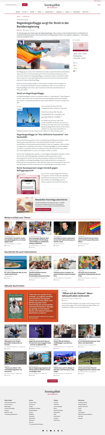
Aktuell (18, 12)
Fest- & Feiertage (58, 406)
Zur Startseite (52, 381)
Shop (99, 5)
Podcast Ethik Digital (9, 408)
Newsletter (76, 12)
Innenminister (76, 58)
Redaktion (31, 414)
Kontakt (31, 412)
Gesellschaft (49, 12)
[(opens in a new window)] (43, 431)
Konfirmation (57, 416)
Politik (32, 12)
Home (18, 16)
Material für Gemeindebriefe (85, 414)
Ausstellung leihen (82, 402)
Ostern (55, 408)
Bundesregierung (77, 56)
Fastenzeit (56, 404)
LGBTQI (75, 54)
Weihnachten (57, 412)
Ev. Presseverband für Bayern (36, 424)
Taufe (55, 414)
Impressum (32, 420)
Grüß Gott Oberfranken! (10, 402)
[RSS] (62, 431)
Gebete (80, 410)
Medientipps (7, 406)
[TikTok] (54, 431)
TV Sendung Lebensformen (10, 414)
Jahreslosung (81, 412)
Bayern (67, 12)
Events (79, 408)
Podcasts (6, 410)
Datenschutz (32, 418)
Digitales (59, 12)
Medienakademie (82, 404)
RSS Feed (80, 416)
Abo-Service (32, 404)
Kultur (39, 12)
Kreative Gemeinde (83, 406)
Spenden (80, 418)
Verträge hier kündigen (34, 408)
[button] (19, 30)
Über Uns (85, 12)
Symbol (84, 54)
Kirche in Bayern (8, 404)
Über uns (31, 422)
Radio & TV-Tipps (8, 412)
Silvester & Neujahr (58, 410)
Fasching (56, 402)
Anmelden (98, 1)
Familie (83, 58)
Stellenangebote (33, 410)
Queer (79, 54)
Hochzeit (56, 418)
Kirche (24, 12)
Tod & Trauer (57, 420)
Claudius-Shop (32, 402)
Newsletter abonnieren (43, 209)
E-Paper (31, 406)
